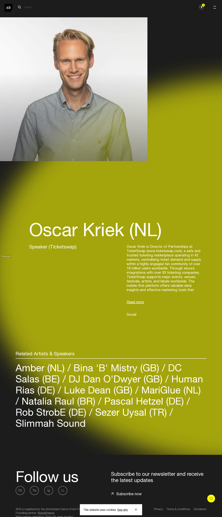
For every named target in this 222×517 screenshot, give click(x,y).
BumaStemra (46, 512)
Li (63, 490)
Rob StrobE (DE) (52, 412)
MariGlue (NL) (170, 390)
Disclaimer (5, 256)
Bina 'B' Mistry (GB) (116, 367)
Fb (20, 490)
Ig (48, 490)
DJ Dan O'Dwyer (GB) (115, 378)
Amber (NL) (41, 367)
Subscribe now (129, 494)
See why (122, 509)
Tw (34, 490)
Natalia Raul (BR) (58, 401)
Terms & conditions (178, 509)
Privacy (158, 509)
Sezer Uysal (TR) (131, 412)
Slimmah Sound (51, 423)
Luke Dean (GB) (98, 390)
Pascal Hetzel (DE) (144, 401)
